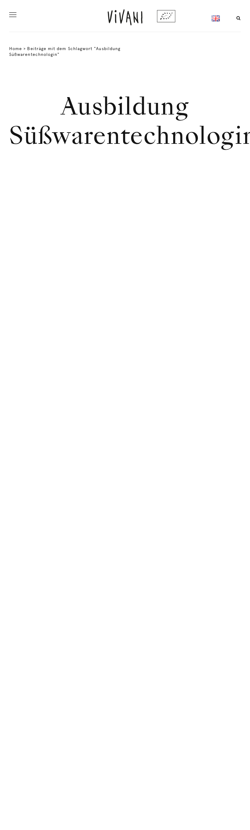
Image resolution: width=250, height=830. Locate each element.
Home (15, 48)
